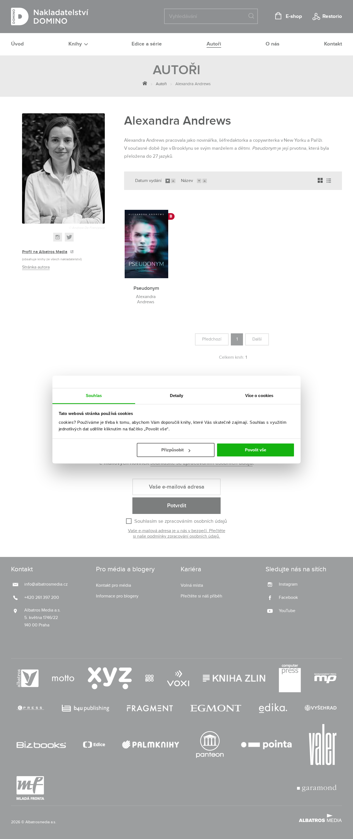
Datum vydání (148, 181)
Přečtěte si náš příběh (201, 596)
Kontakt (333, 44)
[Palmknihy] (150, 745)
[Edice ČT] (94, 745)
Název (187, 181)
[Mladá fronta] (30, 788)
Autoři (214, 44)
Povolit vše (255, 449)
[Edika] (273, 708)
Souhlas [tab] (94, 395)
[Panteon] (210, 745)
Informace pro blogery (117, 596)
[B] (146, 242)
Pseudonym (146, 288)
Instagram (288, 584)
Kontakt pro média (113, 585)
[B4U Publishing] (85, 708)
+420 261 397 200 (41, 597)
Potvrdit (176, 505)
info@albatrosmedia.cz (46, 584)
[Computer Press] (289, 678)
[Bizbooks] (41, 745)
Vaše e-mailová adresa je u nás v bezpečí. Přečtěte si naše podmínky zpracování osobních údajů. (176, 533)
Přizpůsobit (172, 449)
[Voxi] (178, 678)
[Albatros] (27, 678)
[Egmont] (216, 708)
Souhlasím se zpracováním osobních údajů (180, 521)
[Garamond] (317, 788)
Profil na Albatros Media (44, 252)
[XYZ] (109, 678)
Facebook (288, 597)
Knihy (75, 44)
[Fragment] (149, 708)
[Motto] (63, 678)
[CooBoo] (149, 678)
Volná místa (192, 585)
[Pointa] (266, 745)
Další (257, 339)
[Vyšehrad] (320, 708)
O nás (272, 44)
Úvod (17, 44)
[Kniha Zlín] (234, 678)
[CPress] (30, 708)
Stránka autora (36, 267)
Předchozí (211, 339)
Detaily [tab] (176, 395)
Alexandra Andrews (146, 299)
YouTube (287, 610)
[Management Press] (325, 678)
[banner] (50, 16)
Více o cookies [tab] (259, 395)
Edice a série (147, 44)
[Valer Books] (322, 745)
